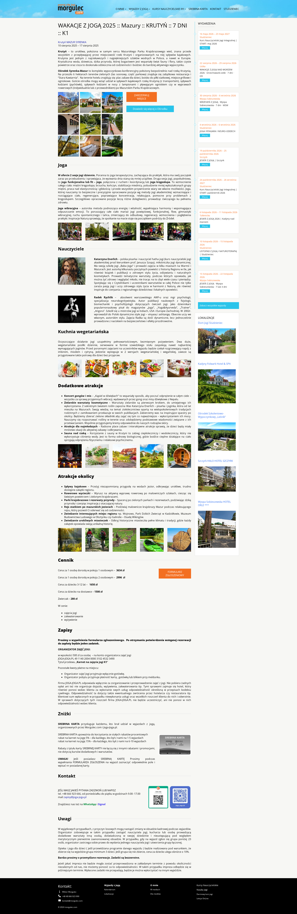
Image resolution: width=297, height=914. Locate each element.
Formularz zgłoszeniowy (175, 573)
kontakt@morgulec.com (72, 900)
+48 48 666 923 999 (70, 896)
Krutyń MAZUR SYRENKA (72, 42)
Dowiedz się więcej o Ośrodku (150, 109)
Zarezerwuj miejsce (141, 97)
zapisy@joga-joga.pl (75, 797)
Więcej (205, 47)
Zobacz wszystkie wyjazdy (213, 305)
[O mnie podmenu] (125, 9)
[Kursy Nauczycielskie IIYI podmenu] (185, 9)
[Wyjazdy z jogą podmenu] (149, 9)
